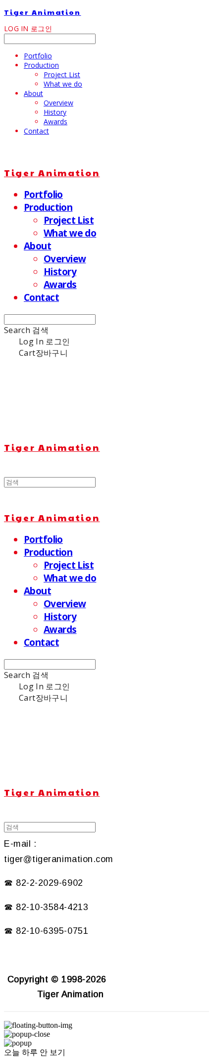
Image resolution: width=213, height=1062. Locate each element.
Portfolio (38, 55)
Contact (36, 131)
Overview (58, 102)
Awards (55, 121)
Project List (62, 74)
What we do (63, 84)
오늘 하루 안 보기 (34, 1052)
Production (41, 65)
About (33, 93)
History (55, 112)
